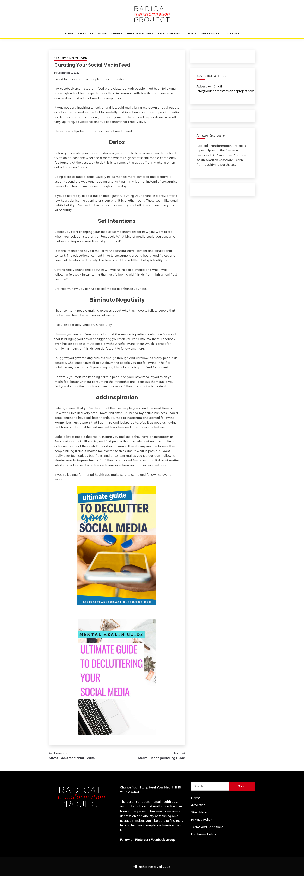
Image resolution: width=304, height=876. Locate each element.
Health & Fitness (140, 33)
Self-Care (85, 33)
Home (69, 33)
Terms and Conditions (207, 827)
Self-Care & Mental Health (70, 58)
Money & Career (110, 33)
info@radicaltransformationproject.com (225, 91)
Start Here (199, 812)
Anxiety (191, 33)
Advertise (231, 33)
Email (218, 86)
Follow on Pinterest (134, 840)
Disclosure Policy (203, 834)
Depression (210, 33)
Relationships (169, 33)
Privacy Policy (201, 819)
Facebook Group (163, 840)
